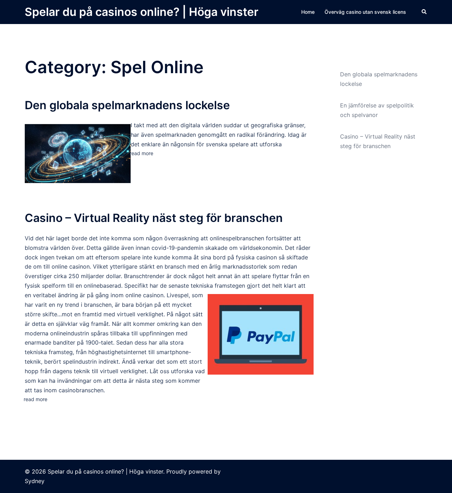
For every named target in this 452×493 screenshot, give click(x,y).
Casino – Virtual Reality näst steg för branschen (154, 218)
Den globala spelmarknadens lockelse (127, 105)
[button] (424, 12)
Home (308, 12)
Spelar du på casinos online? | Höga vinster (141, 12)
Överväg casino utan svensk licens (365, 12)
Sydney (34, 481)
